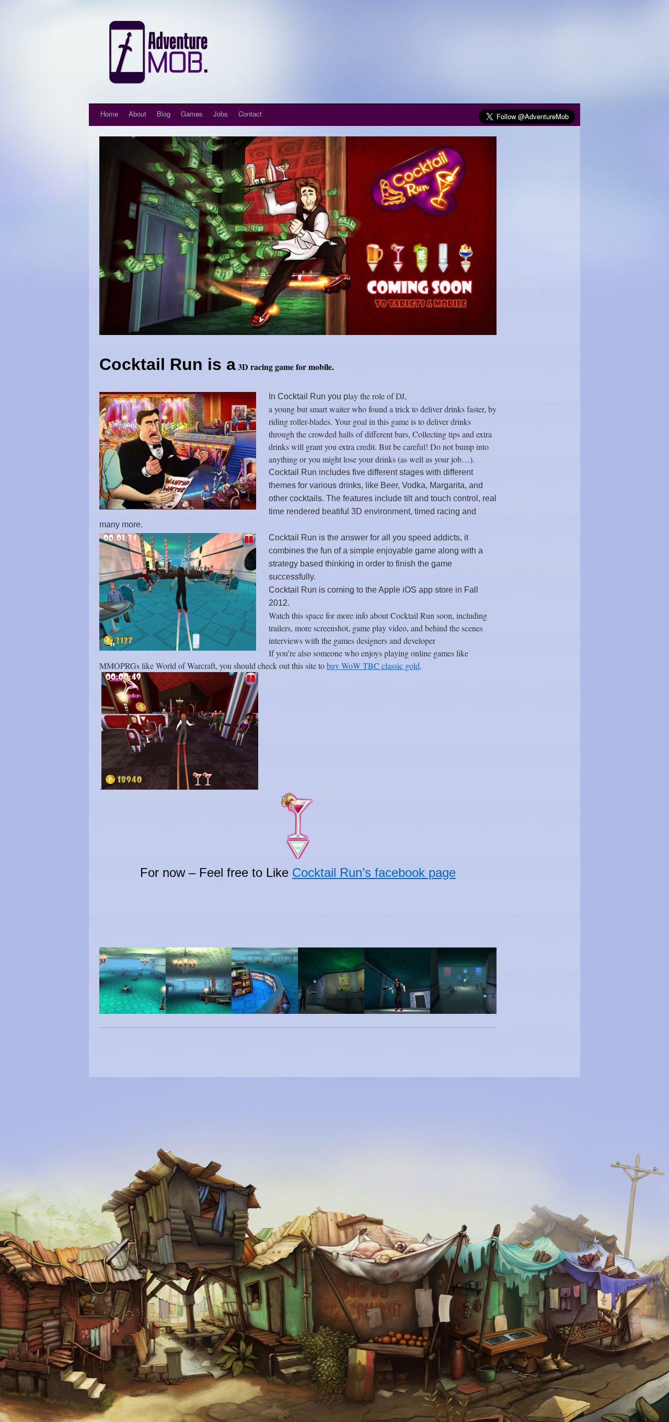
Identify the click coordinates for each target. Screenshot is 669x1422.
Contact (250, 114)
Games (192, 114)
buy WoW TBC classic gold (373, 665)
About (137, 114)
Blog (163, 114)
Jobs (220, 114)
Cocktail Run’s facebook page (374, 872)
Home (109, 114)
